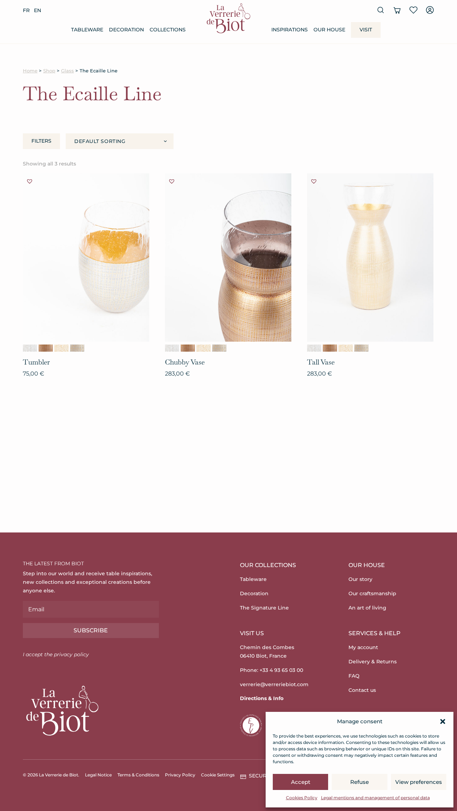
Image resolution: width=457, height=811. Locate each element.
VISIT (366, 29)
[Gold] (61, 348)
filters (41, 141)
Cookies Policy (301, 797)
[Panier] (397, 10)
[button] (442, 721)
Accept (300, 782)
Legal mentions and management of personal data (375, 797)
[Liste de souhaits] (413, 10)
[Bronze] (46, 348)
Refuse (359, 782)
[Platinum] (77, 348)
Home (30, 70)
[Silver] (30, 348)
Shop (49, 70)
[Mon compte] (430, 10)
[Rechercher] (380, 10)
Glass (67, 70)
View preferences (418, 782)
